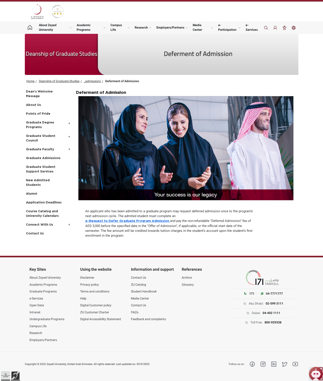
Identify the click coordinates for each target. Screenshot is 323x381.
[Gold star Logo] (57, 11)
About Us (33, 105)
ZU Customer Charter (94, 312)
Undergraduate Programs (46, 319)
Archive (187, 277)
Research (141, 27)
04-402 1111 (271, 313)
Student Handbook (144, 291)
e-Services (252, 27)
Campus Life (116, 27)
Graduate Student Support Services (40, 169)
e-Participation (227, 27)
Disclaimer (87, 277)
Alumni (31, 193)
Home (30, 81)
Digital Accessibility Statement (100, 319)
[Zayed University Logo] (37, 11)
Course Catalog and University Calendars (42, 214)
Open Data (36, 305)
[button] (5, 375)
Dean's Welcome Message (39, 94)
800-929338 (273, 322)
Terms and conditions (94, 291)
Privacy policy (89, 284)
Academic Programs (84, 27)
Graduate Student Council (40, 138)
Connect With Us (39, 224)
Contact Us (35, 233)
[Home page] (30, 28)
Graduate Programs (43, 291)
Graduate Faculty (40, 149)
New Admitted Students (38, 183)
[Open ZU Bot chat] (316, 374)
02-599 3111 (274, 303)
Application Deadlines (44, 202)
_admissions (92, 81)
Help (83, 298)
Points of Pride (38, 113)
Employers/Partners (170, 27)
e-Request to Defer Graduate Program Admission (127, 221)
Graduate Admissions (43, 158)
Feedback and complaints (148, 319)
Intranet (34, 312)
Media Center (197, 27)
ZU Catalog (138, 284)
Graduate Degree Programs (40, 125)
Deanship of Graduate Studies (59, 81)
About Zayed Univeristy (45, 277)
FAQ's (134, 312)
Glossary (188, 284)
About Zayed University (47, 27)
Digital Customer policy (95, 305)
